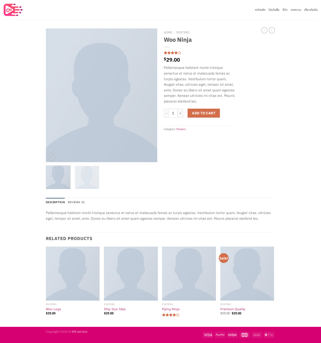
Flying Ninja (170, 309)
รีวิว (285, 10)
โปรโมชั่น (274, 10)
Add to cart (203, 113)
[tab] (55, 202)
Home (168, 32)
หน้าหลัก (260, 10)
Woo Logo (53, 309)
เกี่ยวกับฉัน (311, 10)
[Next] (150, 95)
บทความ (296, 10)
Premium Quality (232, 309)
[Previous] (53, 95)
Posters (182, 32)
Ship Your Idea (115, 309)
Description (55, 202)
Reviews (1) (76, 202)
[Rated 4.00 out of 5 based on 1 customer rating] (200, 52)
